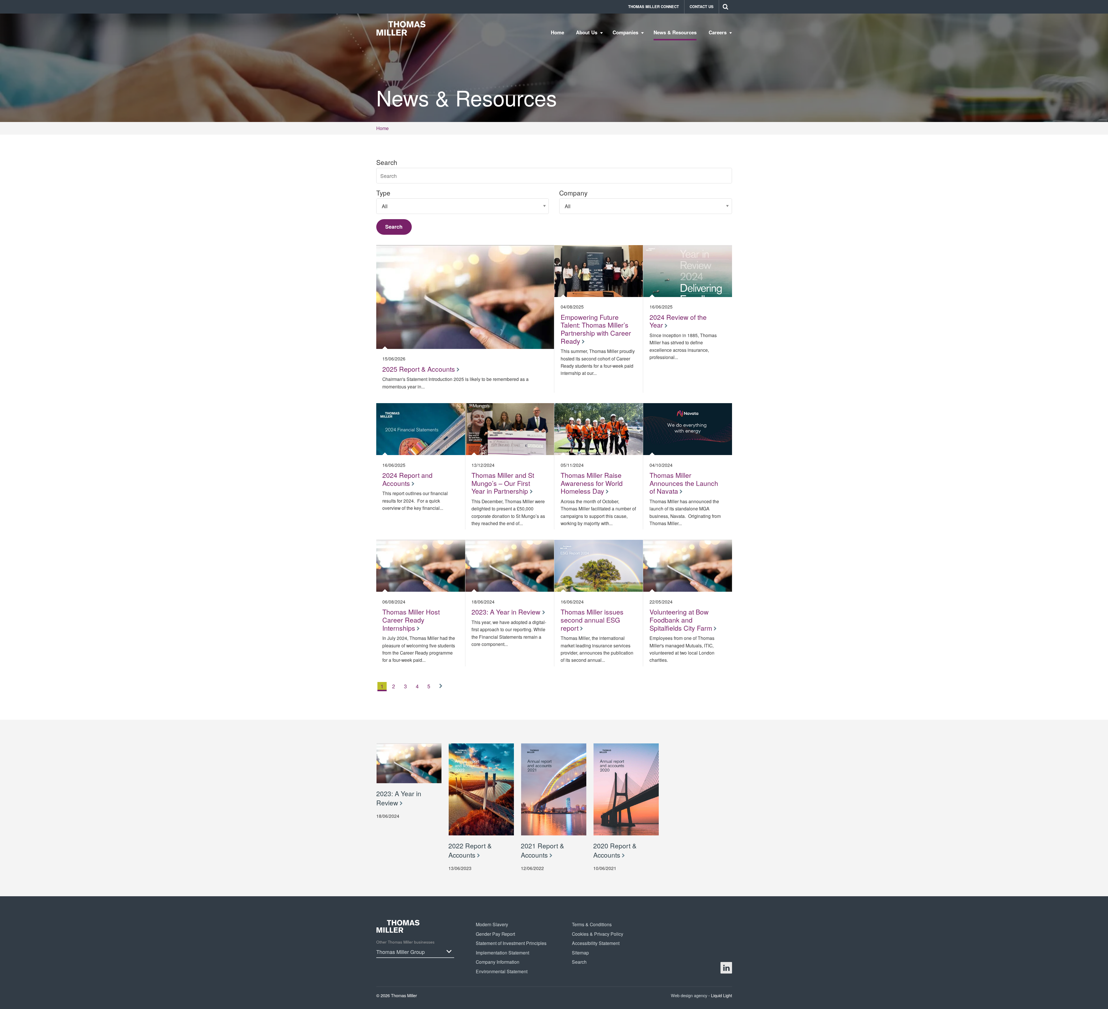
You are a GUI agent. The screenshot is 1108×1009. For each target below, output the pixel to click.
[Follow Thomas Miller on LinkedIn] (726, 968)
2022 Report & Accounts (470, 850)
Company (573, 193)
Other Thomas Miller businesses (405, 942)
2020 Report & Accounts (615, 850)
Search (386, 162)
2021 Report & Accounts (542, 850)
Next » (442, 691)
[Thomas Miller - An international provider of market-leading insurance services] (401, 28)
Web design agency (689, 995)
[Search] (725, 7)
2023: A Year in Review (398, 798)
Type (383, 193)
